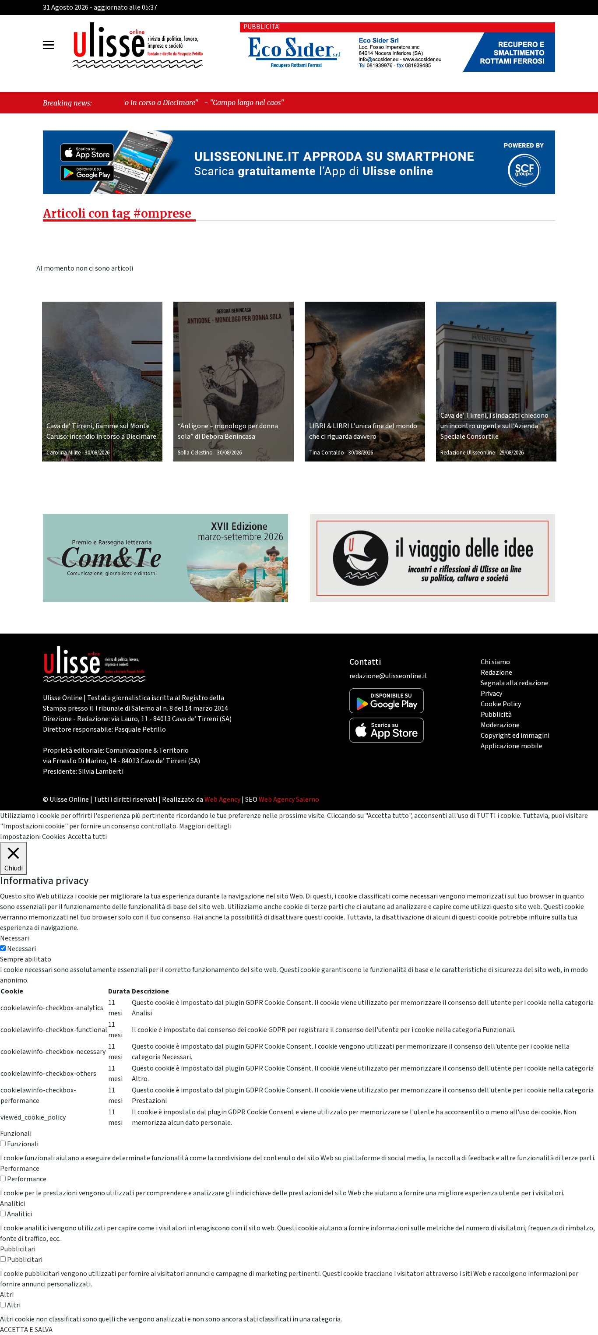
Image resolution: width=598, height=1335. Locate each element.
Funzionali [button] (16, 1133)
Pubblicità (496, 714)
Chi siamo (495, 662)
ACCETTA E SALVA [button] (26, 1330)
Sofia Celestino (195, 453)
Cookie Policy (501, 704)
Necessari (21, 949)
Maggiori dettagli (205, 826)
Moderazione (500, 725)
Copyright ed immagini (515, 735)
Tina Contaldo (326, 453)
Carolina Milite (63, 453)
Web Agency (222, 799)
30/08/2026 (97, 453)
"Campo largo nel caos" (182, 102)
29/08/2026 (511, 453)
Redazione (496, 672)
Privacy (491, 693)
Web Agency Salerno (289, 799)
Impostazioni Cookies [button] (33, 837)
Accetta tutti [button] (87, 837)
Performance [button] (19, 1168)
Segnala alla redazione (515, 683)
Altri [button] (7, 1295)
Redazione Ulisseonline (467, 453)
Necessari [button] (14, 938)
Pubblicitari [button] (17, 1249)
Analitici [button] (12, 1203)
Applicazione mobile (511, 746)
